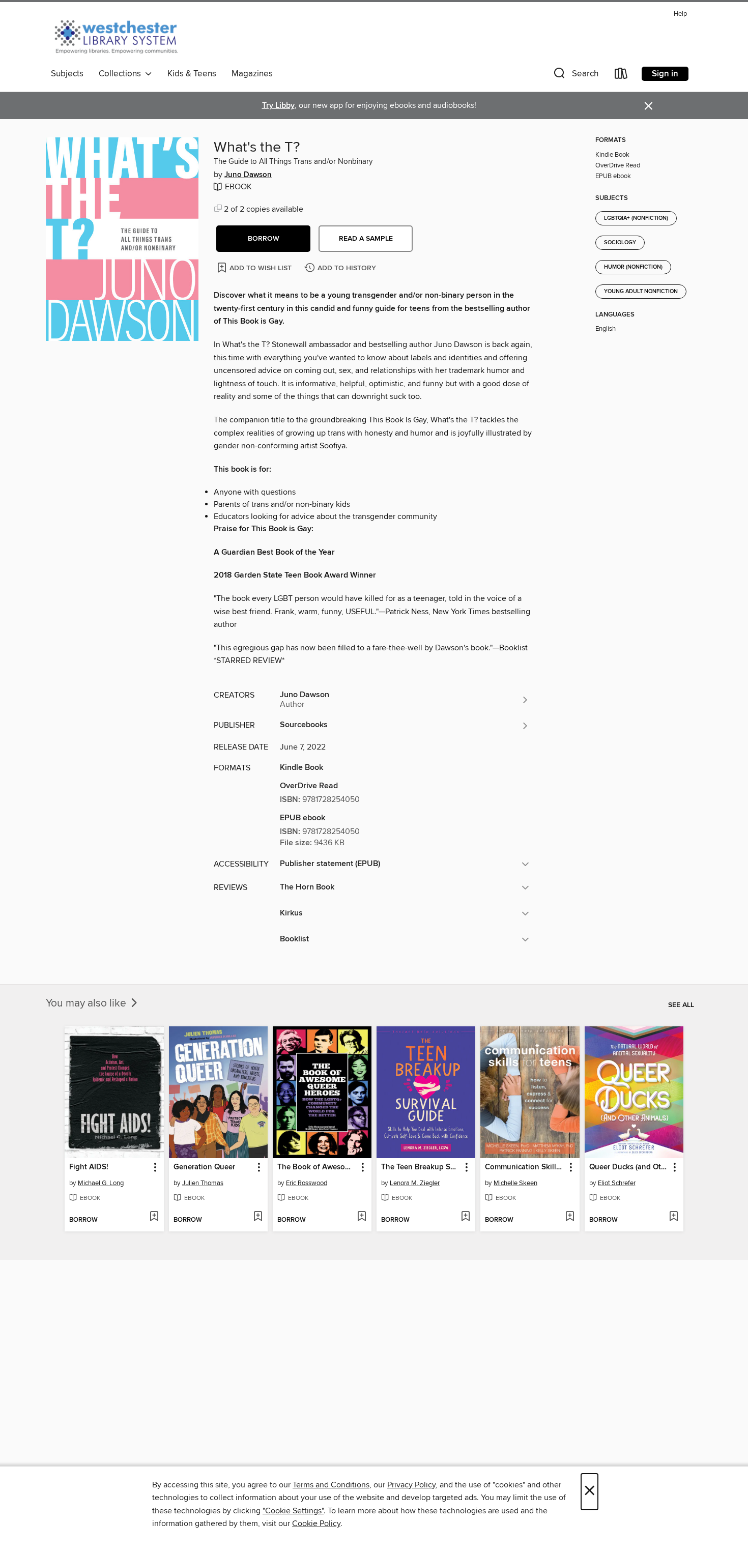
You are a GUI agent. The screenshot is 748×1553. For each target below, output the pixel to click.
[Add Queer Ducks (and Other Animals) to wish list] (673, 1217)
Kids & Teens (191, 73)
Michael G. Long (101, 1183)
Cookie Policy (316, 1523)
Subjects (67, 73)
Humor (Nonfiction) (633, 267)
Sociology (620, 242)
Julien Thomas (202, 1183)
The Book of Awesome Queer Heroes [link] (317, 1167)
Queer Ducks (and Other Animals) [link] (629, 1167)
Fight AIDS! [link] (88, 1167)
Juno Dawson (248, 175)
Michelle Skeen (515, 1183)
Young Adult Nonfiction (641, 291)
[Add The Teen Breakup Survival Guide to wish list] (465, 1217)
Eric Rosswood (306, 1183)
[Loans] (621, 75)
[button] (575, 75)
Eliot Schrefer (617, 1183)
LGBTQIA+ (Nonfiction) (636, 218)
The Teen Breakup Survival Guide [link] (421, 1167)
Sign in (665, 73)
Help (680, 14)
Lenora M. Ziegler (415, 1183)
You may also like (87, 1003)
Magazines (252, 73)
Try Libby (278, 105)
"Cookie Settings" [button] (293, 1511)
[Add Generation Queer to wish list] (257, 1217)
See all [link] (681, 1005)
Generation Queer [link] (204, 1167)
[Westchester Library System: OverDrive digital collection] (121, 35)
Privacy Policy (411, 1485)
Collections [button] (122, 73)
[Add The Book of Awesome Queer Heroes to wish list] (361, 1217)
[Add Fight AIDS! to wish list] (154, 1217)
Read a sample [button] (366, 238)
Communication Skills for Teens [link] (525, 1167)
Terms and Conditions (331, 1485)
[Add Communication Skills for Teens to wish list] (569, 1217)
